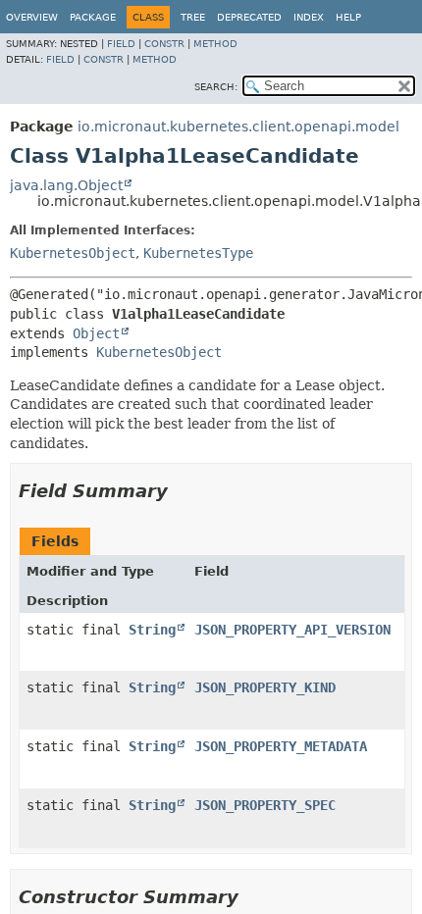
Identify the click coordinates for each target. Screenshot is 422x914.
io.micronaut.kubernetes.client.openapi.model (238, 126)
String (152, 629)
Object (96, 333)
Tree (193, 17)
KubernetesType (198, 253)
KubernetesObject (72, 253)
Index (308, 17)
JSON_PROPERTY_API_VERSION (292, 629)
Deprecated (249, 17)
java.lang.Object (66, 185)
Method (215, 43)
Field (121, 43)
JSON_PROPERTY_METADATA (280, 746)
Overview (32, 17)
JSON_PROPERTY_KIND (265, 687)
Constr (164, 43)
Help (348, 17)
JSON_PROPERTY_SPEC (265, 805)
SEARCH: (215, 86)
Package (93, 17)
